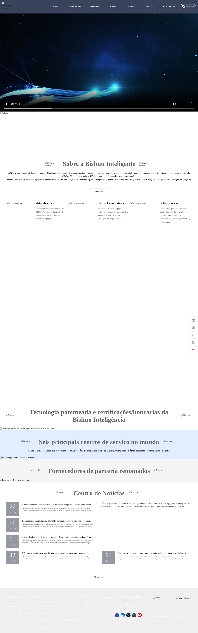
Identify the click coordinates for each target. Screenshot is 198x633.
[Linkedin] (123, 615)
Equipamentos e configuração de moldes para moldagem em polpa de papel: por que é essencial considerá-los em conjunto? (56, 522)
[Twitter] (128, 615)
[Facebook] (117, 615)
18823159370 (124, 610)
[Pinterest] (140, 615)
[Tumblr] (134, 615)
